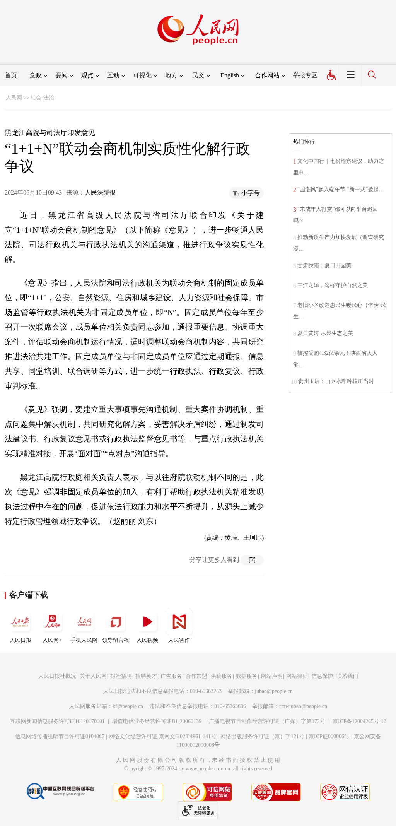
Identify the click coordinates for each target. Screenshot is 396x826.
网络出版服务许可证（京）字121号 (262, 736)
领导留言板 (115, 640)
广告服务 (171, 676)
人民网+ (52, 640)
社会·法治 (42, 98)
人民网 (14, 98)
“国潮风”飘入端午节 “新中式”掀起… (340, 189)
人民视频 (147, 640)
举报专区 (305, 75)
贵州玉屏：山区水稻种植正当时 (336, 381)
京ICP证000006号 (329, 736)
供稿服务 (221, 676)
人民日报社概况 (57, 676)
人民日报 (20, 640)
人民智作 (179, 640)
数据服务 (247, 676)
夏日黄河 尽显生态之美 (325, 333)
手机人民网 (83, 640)
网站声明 (272, 676)
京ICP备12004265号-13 (359, 721)
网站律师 (297, 676)
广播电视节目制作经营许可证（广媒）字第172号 (267, 721)
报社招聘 (121, 676)
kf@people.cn (128, 706)
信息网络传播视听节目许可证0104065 (59, 736)
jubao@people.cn (274, 691)
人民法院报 (100, 192)
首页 (11, 75)
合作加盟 (196, 676)
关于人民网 (93, 676)
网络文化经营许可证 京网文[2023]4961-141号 (162, 736)
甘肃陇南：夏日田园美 (324, 265)
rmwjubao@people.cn (303, 706)
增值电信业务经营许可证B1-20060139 (156, 721)
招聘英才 (146, 676)
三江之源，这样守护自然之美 (332, 285)
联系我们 (347, 676)
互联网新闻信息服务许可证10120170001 (57, 721)
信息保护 (322, 676)
